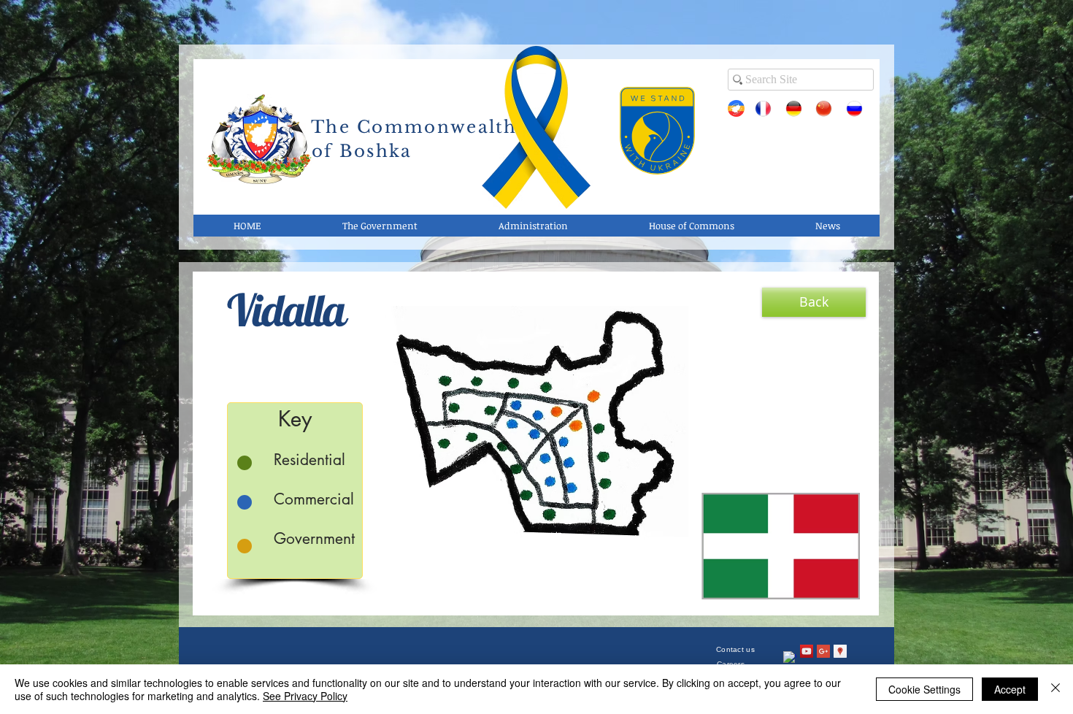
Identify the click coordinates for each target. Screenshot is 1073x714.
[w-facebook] (789, 657)
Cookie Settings (924, 689)
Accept (1010, 689)
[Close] (1055, 689)
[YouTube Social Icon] (806, 651)
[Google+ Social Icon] (823, 651)
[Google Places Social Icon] (840, 651)
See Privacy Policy (305, 695)
